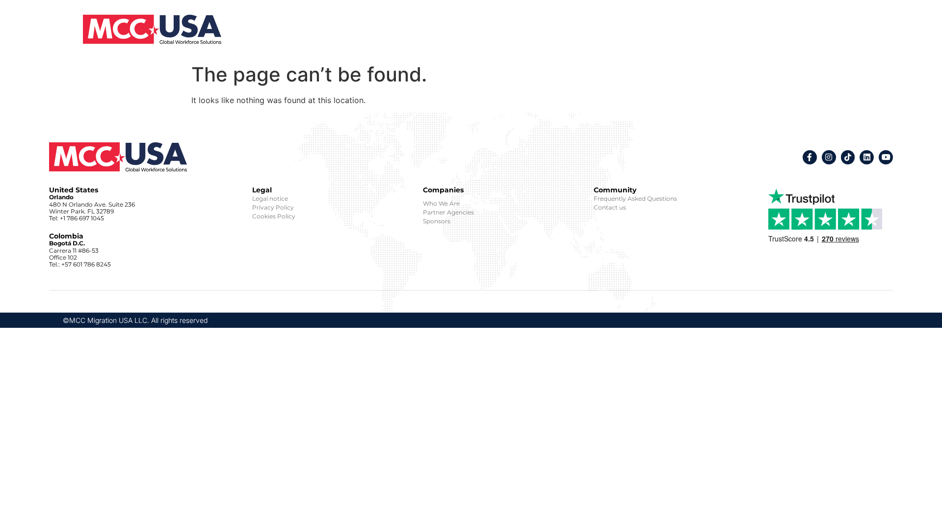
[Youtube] (886, 157)
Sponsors (436, 221)
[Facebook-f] (810, 157)
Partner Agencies (448, 212)
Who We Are (441, 203)
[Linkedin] (867, 157)
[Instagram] (829, 157)
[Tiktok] (848, 157)
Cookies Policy (273, 216)
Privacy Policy (273, 207)
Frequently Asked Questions (635, 198)
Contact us (610, 207)
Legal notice (270, 198)
